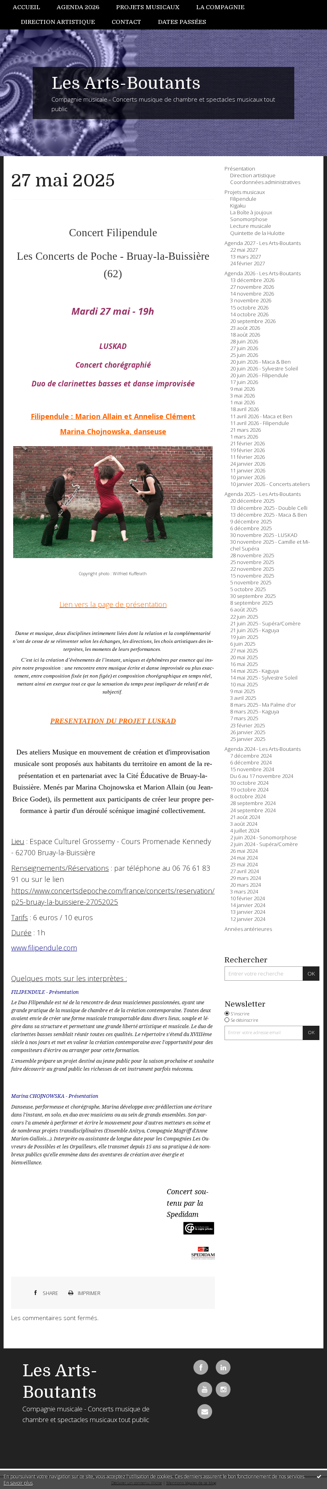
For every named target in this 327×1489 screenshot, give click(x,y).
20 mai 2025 (244, 657)
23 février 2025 (247, 725)
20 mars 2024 (245, 885)
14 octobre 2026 (249, 314)
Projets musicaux (147, 7)
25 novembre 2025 (252, 562)
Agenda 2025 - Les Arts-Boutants (263, 494)
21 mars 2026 (245, 430)
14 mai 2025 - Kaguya (254, 671)
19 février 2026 (247, 450)
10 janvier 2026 (247, 477)
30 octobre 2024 (249, 783)
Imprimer (88, 1293)
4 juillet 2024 (244, 830)
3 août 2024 (243, 824)
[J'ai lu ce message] (319, 1476)
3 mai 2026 (242, 395)
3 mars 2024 (244, 891)
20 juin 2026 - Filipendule (259, 375)
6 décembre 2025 (251, 528)
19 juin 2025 (244, 637)
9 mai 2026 (242, 389)
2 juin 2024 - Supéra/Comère (264, 844)
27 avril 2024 (244, 871)
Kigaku (238, 205)
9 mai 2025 (242, 691)
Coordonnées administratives (265, 182)
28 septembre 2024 (253, 803)
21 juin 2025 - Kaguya (254, 630)
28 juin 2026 (244, 341)
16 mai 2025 (244, 664)
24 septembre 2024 (253, 810)
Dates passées (182, 21)
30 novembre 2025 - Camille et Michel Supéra (270, 545)
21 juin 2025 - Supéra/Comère (265, 623)
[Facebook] (200, 1367)
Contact (126, 21)
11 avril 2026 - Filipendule (259, 423)
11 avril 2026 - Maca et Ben (261, 416)
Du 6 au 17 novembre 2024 (261, 776)
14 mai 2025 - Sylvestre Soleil (263, 677)
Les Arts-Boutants (126, 83)
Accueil (26, 7)
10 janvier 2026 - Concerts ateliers (270, 484)
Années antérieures (248, 929)
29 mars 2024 (245, 878)
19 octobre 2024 (249, 789)
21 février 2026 (247, 443)
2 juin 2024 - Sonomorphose (263, 837)
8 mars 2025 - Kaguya (254, 711)
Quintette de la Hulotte (257, 233)
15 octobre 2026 (249, 307)
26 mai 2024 (244, 851)
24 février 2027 (247, 263)
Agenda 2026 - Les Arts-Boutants (263, 273)
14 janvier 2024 (247, 905)
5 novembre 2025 (250, 582)
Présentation (240, 168)
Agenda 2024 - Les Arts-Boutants (263, 749)
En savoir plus (18, 1482)
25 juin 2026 (244, 355)
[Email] (204, 1411)
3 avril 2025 (243, 698)
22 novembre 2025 (252, 569)
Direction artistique (58, 21)
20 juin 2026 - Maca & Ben (260, 362)
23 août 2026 (245, 328)
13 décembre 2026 (252, 280)
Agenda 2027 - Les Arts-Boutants (263, 243)
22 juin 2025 (244, 616)
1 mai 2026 (242, 402)
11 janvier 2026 (247, 470)
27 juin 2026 (244, 348)
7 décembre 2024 (251, 755)
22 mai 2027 (244, 250)
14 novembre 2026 (252, 293)
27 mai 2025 (63, 180)
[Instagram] (223, 1389)
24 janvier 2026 (247, 463)
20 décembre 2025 (252, 501)
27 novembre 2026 (252, 287)
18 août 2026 (245, 334)
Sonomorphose (249, 219)
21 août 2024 (245, 817)
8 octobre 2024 (248, 796)
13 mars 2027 (245, 256)
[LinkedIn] (223, 1367)
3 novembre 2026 (250, 300)
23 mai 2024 (244, 864)
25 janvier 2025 (247, 739)
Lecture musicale (250, 226)
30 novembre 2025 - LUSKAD (263, 535)
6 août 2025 (243, 609)
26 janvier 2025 (247, 732)
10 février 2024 (247, 898)
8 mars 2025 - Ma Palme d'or (263, 704)
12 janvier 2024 (247, 919)
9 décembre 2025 (251, 521)
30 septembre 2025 (253, 596)
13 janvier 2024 (247, 912)
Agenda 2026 (78, 7)
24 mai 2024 (244, 857)
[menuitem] (31, 7)
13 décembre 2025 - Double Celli (268, 508)
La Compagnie (220, 7)
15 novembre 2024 (252, 769)
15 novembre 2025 (252, 575)
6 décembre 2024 (251, 762)
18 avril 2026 (244, 409)
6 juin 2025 (242, 644)
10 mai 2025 (244, 684)
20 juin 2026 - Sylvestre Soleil (264, 368)
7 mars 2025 (244, 718)
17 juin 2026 (244, 382)
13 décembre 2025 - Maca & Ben (268, 514)
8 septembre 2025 (251, 603)
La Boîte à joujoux (251, 212)
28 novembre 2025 (252, 555)
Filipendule (243, 199)
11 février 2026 (247, 457)
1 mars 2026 (244, 436)
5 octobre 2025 (248, 589)
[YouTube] (204, 1389)
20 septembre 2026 (253, 321)
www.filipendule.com (44, 947)
